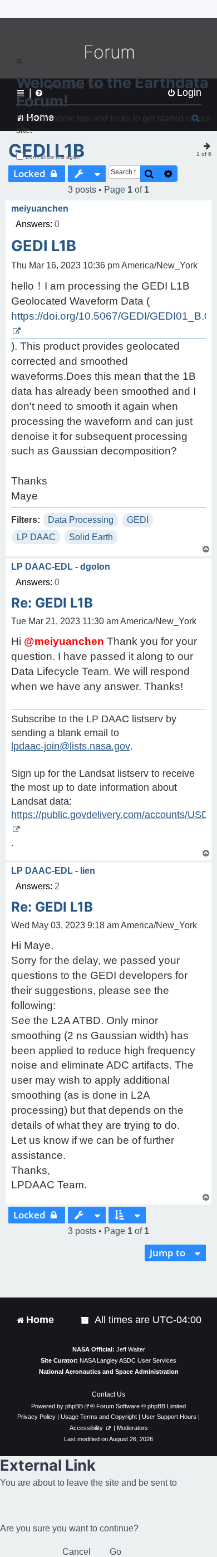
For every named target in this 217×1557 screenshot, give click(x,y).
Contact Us (108, 1394)
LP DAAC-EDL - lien (53, 870)
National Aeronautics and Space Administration (109, 1371)
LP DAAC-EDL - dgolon (60, 566)
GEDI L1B (43, 246)
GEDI (138, 520)
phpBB (74, 1406)
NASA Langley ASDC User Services (128, 1360)
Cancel (76, 1551)
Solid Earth (91, 537)
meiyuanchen (39, 208)
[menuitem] (86, 1320)
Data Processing (81, 520)
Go (115, 1551)
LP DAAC (36, 537)
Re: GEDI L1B (52, 603)
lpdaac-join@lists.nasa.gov (70, 746)
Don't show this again (53, 157)
